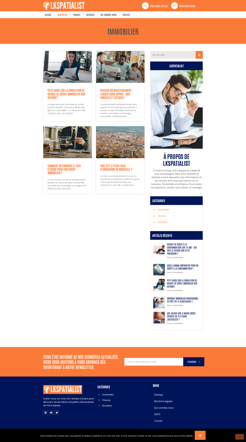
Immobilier (62, 14)
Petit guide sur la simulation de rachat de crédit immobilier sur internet (66, 93)
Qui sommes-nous (108, 14)
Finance (76, 14)
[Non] (239, 437)
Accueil (48, 14)
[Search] (199, 55)
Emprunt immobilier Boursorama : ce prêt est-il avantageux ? (183, 300)
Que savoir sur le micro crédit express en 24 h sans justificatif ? (181, 316)
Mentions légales (163, 401)
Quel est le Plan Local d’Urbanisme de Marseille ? (116, 167)
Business (90, 14)
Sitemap (158, 394)
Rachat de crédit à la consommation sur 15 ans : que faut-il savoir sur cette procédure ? (182, 248)
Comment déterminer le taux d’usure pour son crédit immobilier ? (64, 169)
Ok (200, 435)
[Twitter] (57, 412)
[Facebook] (51, 412)
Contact (126, 14)
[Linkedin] (45, 412)
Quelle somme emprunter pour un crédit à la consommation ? (182, 267)
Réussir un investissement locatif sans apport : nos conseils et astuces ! (116, 93)
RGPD (157, 414)
